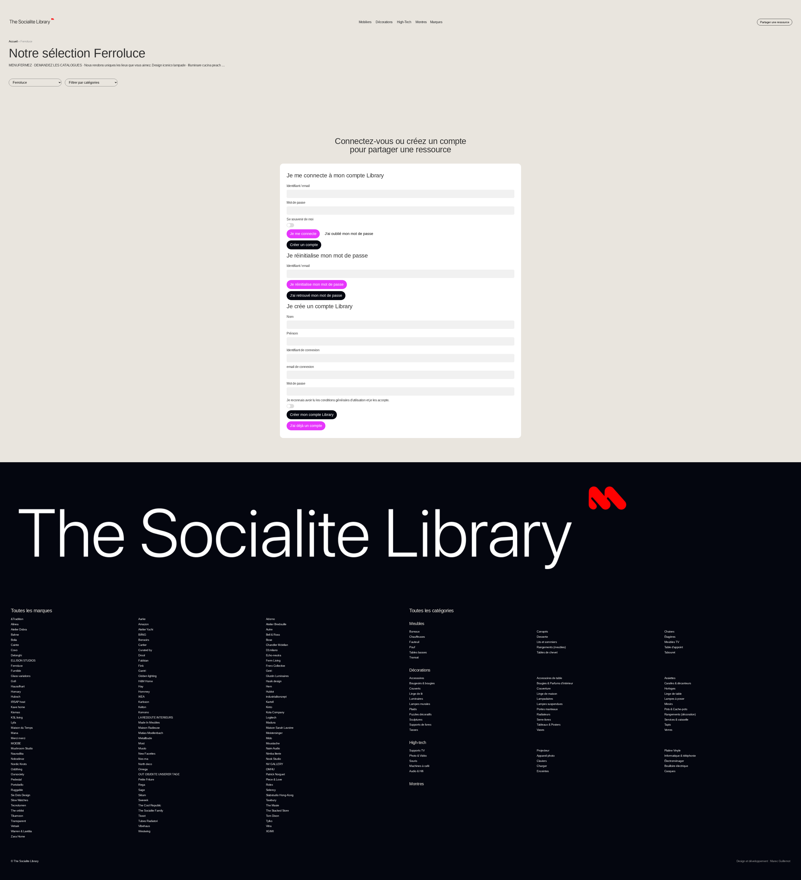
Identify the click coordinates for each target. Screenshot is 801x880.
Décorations (419, 670)
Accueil (13, 41)
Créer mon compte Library (312, 415)
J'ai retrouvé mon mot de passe (316, 295)
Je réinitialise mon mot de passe (317, 284)
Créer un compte (304, 245)
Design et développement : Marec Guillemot (763, 861)
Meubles (416, 623)
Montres (416, 784)
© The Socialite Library (25, 861)
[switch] (290, 225)
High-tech (417, 742)
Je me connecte (303, 234)
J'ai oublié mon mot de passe (349, 234)
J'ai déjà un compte (306, 426)
